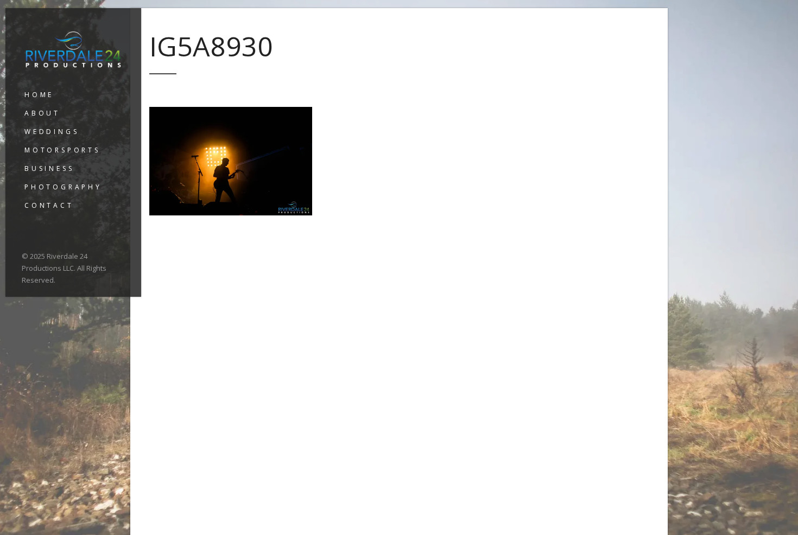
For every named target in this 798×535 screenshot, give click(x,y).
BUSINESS (49, 168)
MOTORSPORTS (62, 150)
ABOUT (42, 113)
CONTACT (49, 205)
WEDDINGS (51, 131)
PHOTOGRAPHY (63, 187)
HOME (39, 94)
